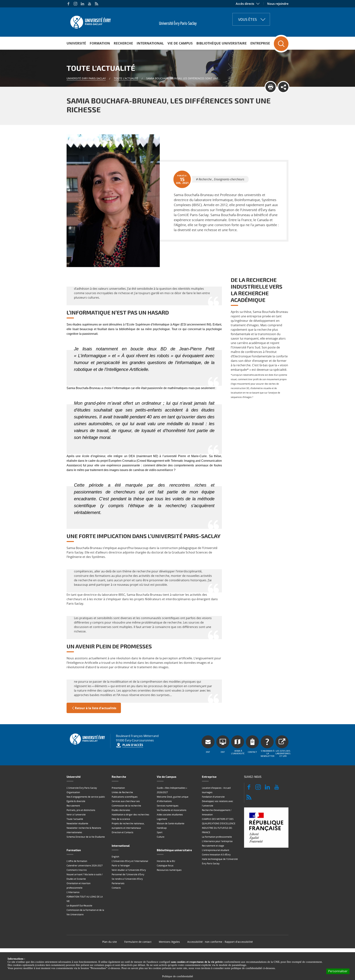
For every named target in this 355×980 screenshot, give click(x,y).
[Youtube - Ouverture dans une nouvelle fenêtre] (89, 4)
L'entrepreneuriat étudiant (215, 850)
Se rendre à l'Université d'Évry (127, 878)
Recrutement (73, 805)
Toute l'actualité (126, 78)
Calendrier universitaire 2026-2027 (85, 865)
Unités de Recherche (122, 792)
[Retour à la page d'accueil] (90, 21)
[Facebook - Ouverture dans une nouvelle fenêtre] (68, 4)
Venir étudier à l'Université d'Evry (129, 870)
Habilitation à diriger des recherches (130, 814)
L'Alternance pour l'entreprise (217, 841)
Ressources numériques (169, 870)
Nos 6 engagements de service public (86, 796)
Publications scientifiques (125, 796)
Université (76, 43)
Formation (100, 43)
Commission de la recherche (126, 805)
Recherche (123, 43)
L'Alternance (73, 892)
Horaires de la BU (166, 861)
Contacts (116, 887)
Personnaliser (338, 971)
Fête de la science (121, 819)
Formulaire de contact (137, 941)
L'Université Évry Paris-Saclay (82, 787)
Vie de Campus (180, 43)
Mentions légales (169, 941)
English (115, 856)
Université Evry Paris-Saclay (86, 78)
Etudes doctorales (121, 810)
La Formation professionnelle (217, 836)
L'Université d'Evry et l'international (130, 861)
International (150, 43)
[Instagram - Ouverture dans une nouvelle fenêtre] (75, 4)
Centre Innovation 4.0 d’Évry (216, 854)
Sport (159, 832)
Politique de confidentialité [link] (177, 976)
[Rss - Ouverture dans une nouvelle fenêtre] (96, 4)
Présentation (118, 787)
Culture (160, 836)
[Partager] (283, 87)
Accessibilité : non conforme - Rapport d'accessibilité (220, 941)
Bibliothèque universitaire (221, 43)
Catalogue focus (165, 865)
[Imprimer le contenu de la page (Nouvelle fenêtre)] (271, 87)
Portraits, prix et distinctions (81, 810)
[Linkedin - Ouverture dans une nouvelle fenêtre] (82, 4)
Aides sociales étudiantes (170, 814)
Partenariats (118, 883)
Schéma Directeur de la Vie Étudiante (86, 836)
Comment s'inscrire (77, 870)
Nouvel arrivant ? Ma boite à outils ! (85, 874)
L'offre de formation (77, 861)
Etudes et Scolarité (76, 878)
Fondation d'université (213, 796)
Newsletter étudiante (77, 823)
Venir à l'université (76, 814)
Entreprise (260, 43)
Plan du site (109, 941)
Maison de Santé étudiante (170, 823)
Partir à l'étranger (121, 865)
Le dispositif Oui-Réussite (79, 905)
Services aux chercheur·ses (126, 801)
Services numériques (167, 805)
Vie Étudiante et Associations (171, 810)
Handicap (162, 827)
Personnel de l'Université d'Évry (128, 874)
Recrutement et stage (213, 845)
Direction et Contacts (122, 832)
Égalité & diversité (76, 801)
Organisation (73, 792)
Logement (162, 819)
